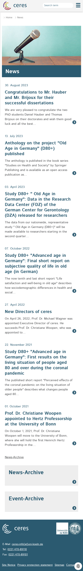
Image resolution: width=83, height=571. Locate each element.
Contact (71, 565)
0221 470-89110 (17, 549)
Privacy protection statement (35, 565)
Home (9, 17)
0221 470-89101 (18, 554)
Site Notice (8, 565)
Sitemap (59, 565)
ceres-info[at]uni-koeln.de (27, 544)
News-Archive (14, 457)
